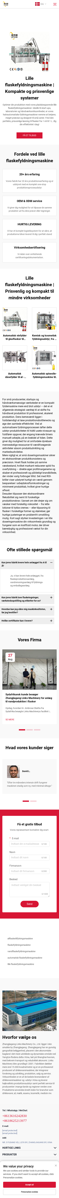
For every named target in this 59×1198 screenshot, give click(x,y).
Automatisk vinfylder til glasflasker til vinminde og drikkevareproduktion (15, 337)
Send (29, 903)
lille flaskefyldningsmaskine (21, 964)
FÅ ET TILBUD (29, 135)
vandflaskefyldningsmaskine (21, 951)
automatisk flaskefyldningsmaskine (25, 957)
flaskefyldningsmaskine (19, 945)
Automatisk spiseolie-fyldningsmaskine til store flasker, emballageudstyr (44, 375)
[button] (22, 729)
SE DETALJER (14, 319)
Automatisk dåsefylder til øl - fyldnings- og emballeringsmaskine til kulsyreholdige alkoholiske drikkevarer (15, 375)
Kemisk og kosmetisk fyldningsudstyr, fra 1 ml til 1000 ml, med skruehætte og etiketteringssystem (44, 337)
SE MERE (10, 719)
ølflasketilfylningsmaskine (20, 938)
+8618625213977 (14, 1121)
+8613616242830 (14, 1116)
